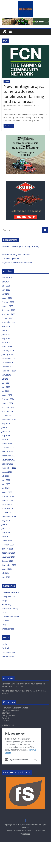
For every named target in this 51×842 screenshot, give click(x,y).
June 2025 (6, 334)
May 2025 (6, 338)
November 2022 (8, 460)
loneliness (7, 109)
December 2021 (8, 504)
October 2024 (7, 366)
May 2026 (6, 290)
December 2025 (8, 310)
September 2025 (9, 322)
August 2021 (7, 520)
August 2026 (7, 277)
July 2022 (5, 476)
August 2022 (7, 472)
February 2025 (8, 350)
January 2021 (7, 549)
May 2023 (6, 435)
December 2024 (8, 358)
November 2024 (8, 362)
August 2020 (7, 569)
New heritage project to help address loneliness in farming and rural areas (24, 93)
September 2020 (9, 565)
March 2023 (7, 443)
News (7, 82)
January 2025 (7, 354)
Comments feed (8, 652)
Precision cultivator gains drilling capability (21, 246)
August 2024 (7, 375)
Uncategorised (8, 629)
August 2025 (7, 326)
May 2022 (6, 484)
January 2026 (7, 306)
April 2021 (6, 536)
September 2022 (9, 468)
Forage (4, 600)
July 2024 (5, 379)
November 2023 (8, 411)
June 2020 (6, 577)
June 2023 (6, 431)
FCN (37, 106)
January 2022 (7, 500)
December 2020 (8, 553)
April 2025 (6, 342)
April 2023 (6, 439)
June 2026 (6, 286)
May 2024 (6, 387)
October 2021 (7, 512)
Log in (4, 644)
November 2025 (8, 314)
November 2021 (8, 508)
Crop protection (8, 596)
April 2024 (6, 391)
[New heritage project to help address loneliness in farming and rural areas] (26, 46)
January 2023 (7, 451)
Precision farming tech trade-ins (16, 254)
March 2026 (7, 298)
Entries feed (7, 648)
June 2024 (6, 383)
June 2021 (6, 528)
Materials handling (10, 608)
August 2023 (7, 423)
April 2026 (6, 294)
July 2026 (5, 281)
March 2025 (7, 346)
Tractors (5, 620)
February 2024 (8, 399)
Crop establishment (10, 592)
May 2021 (6, 532)
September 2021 (9, 516)
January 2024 (7, 403)
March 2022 (7, 492)
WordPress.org (8, 656)
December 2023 (8, 407)
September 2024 (9, 371)
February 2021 (8, 544)
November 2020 (8, 557)
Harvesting (6, 604)
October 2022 (7, 464)
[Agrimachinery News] (4, 31)
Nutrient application (10, 616)
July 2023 (5, 427)
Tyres (4, 625)
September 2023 (9, 419)
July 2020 (5, 573)
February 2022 (8, 496)
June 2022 (6, 480)
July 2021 (5, 524)
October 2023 (7, 415)
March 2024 (7, 395)
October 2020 (7, 561)
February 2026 (8, 302)
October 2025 (7, 318)
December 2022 (8, 455)
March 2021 (7, 540)
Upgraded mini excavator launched (17, 262)
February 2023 (8, 447)
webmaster (28, 106)
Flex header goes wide (12, 258)
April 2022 (6, 488)
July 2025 (5, 330)
